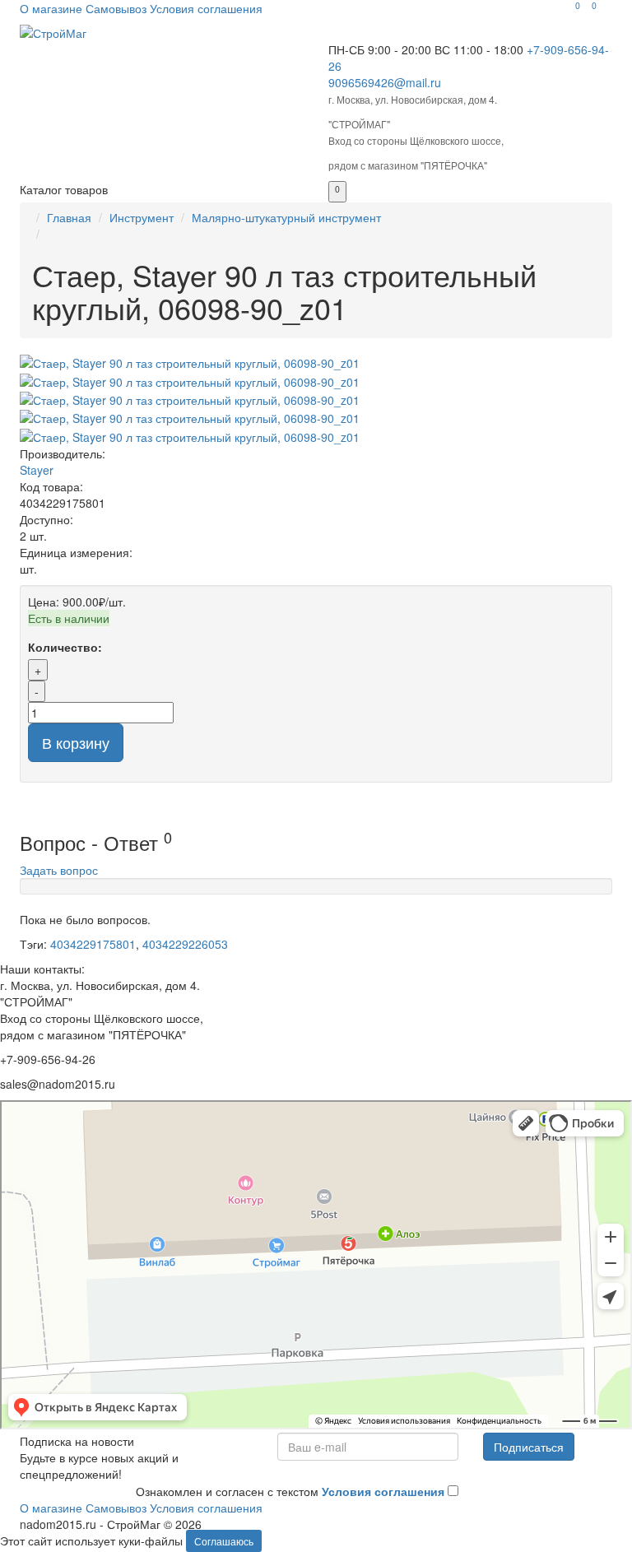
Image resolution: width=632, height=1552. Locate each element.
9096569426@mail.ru (384, 82)
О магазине (51, 8)
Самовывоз (116, 8)
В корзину (75, 742)
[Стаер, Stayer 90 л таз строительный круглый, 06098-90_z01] (316, 363)
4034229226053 (185, 944)
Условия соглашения (206, 8)
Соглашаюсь (223, 1541)
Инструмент (141, 217)
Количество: (65, 647)
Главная (69, 217)
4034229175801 (93, 944)
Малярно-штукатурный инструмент (286, 217)
